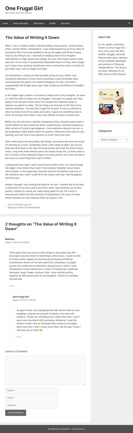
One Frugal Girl (24, 8)
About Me (65, 23)
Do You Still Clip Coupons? (19, 204)
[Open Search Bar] (129, 23)
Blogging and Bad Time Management (24, 207)
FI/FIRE (52, 23)
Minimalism (39, 23)
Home (5, 23)
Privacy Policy (78, 429)
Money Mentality (20, 23)
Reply (11, 286)
